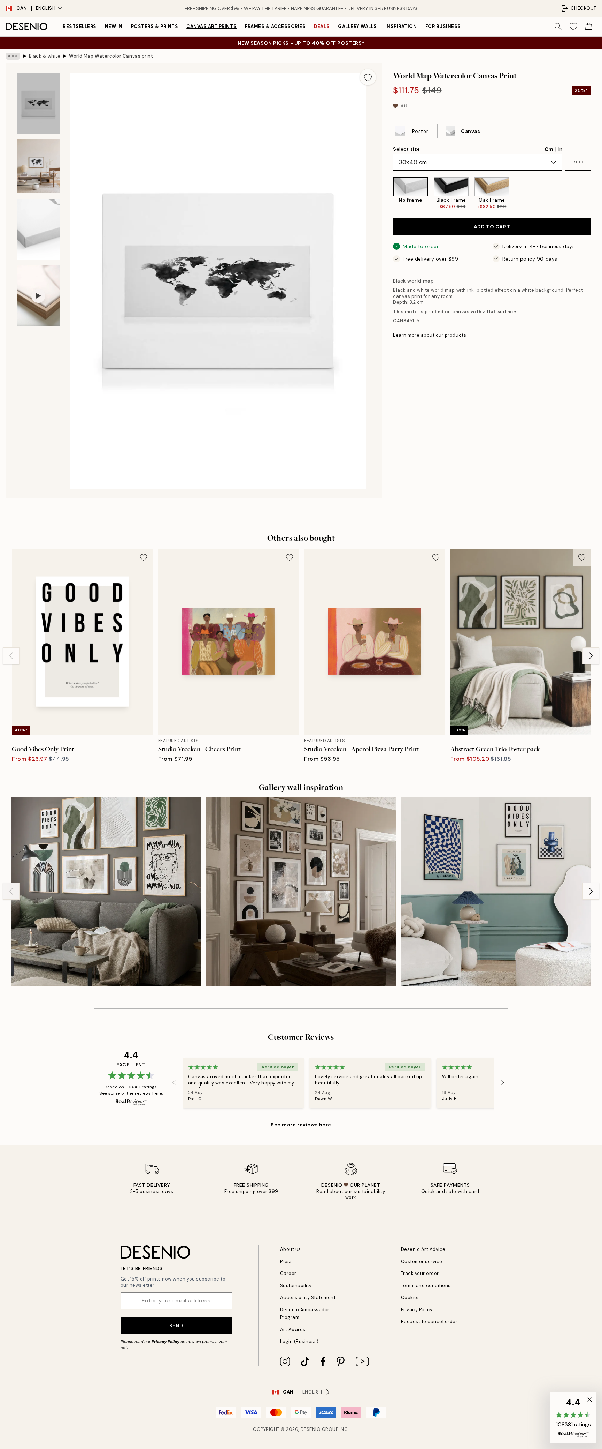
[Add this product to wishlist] (368, 77)
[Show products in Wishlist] (573, 26)
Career (288, 1273)
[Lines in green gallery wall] (106, 891)
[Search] (558, 26)
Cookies (410, 1297)
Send (176, 1325)
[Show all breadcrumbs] (13, 56)
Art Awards (293, 1329)
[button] (578, 162)
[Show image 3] (38, 229)
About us (290, 1249)
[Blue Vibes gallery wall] (496, 891)
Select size (406, 149)
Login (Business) (299, 1341)
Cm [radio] (549, 149)
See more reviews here (301, 1124)
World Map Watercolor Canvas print (111, 56)
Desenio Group (320, 1429)
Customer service (421, 1261)
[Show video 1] (38, 295)
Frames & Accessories (275, 26)
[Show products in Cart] (588, 26)
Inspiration (401, 26)
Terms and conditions (426, 1286)
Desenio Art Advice (423, 1249)
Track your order (420, 1273)
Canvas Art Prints (211, 26)
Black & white (45, 56)
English (46, 8)
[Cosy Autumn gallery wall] (301, 891)
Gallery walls (357, 26)
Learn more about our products (429, 335)
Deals (322, 26)
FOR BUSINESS (443, 26)
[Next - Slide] (596, 193)
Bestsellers (80, 26)
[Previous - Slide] (387, 193)
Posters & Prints (154, 26)
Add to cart (492, 227)
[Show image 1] (38, 103)
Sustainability (296, 1286)
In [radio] (560, 149)
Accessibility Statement (308, 1297)
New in (114, 26)
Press (286, 1261)
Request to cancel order (429, 1321)
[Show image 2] (38, 166)
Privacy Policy (165, 1341)
